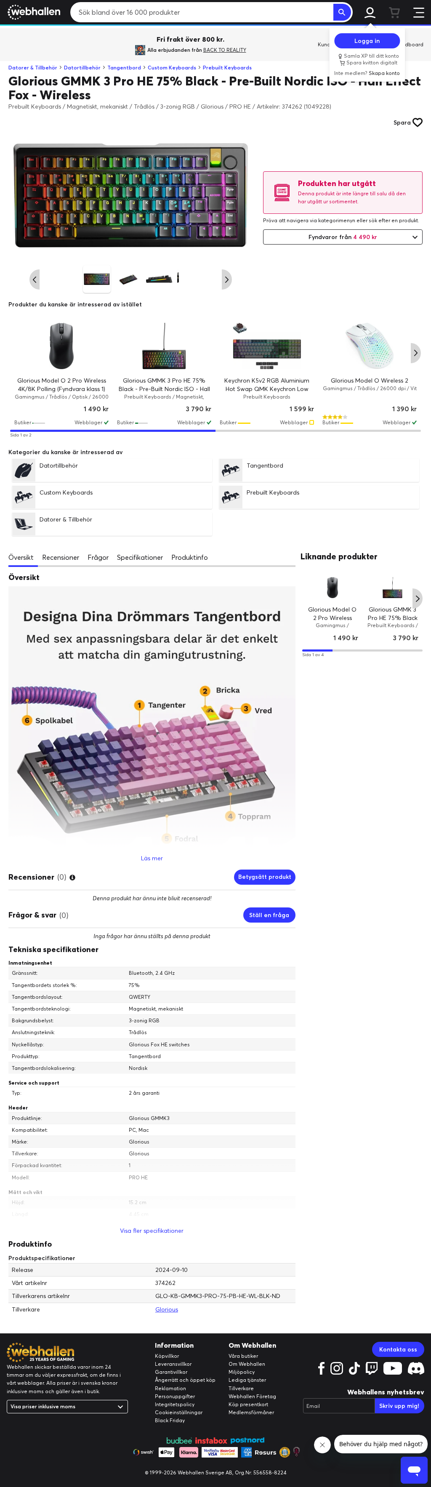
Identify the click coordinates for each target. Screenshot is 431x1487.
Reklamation (170, 1388)
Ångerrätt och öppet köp (185, 1380)
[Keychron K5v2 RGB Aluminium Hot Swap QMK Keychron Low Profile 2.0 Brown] (267, 346)
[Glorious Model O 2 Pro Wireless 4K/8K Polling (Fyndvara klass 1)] (61, 346)
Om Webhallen (247, 1364)
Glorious (166, 1309)
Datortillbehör (82, 67)
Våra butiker (243, 1356)
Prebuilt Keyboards (227, 67)
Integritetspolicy (174, 1404)
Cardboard (409, 44)
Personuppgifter (175, 1396)
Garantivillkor (171, 1372)
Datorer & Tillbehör (32, 67)
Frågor (98, 557)
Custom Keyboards (172, 67)
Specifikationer (140, 557)
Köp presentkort (248, 1404)
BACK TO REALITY (224, 50)
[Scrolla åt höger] (227, 279)
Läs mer (152, 858)
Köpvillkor (167, 1356)
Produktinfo (189, 557)
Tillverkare (241, 1388)
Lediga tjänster (247, 1380)
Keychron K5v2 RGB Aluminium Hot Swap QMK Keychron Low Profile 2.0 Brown (266, 389)
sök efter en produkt (393, 220)
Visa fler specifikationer (152, 1230)
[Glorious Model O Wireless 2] (369, 346)
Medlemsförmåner (251, 1412)
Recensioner (60, 557)
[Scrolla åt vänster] (34, 279)
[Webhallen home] (32, 12)
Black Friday (170, 1420)
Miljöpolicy (242, 1372)
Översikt (21, 557)
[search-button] (342, 12)
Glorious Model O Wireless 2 (369, 380)
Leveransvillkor (173, 1364)
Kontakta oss (398, 1349)
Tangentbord (124, 67)
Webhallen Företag (252, 1396)
